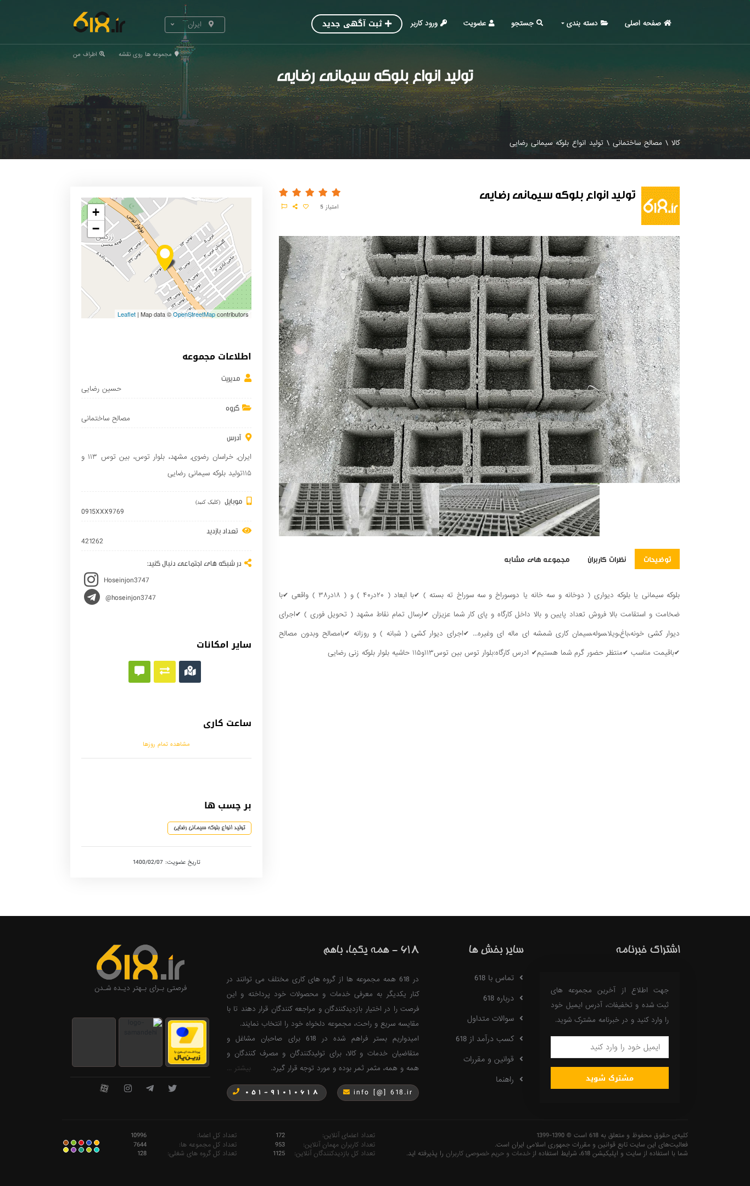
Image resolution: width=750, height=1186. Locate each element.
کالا (675, 143)
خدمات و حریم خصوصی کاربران (488, 1154)
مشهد (178, 457)
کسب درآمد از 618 (485, 1039)
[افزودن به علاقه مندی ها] (306, 207)
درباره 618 (498, 998)
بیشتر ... (239, 1068)
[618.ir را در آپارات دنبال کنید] (104, 1089)
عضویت (474, 23)
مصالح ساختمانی (637, 143)
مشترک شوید (610, 1078)
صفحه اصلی (643, 23)
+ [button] (95, 212)
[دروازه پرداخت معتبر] (187, 1042)
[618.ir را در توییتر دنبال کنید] (172, 1089)
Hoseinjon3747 (126, 580)
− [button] (95, 228)
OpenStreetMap (194, 314)
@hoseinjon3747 (130, 598)
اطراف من (85, 54)
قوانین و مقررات (488, 1059)
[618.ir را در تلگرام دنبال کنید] (150, 1089)
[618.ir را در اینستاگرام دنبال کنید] (128, 1089)
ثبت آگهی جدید (352, 23)
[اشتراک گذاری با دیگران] (295, 207)
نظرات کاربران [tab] (606, 559)
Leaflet (126, 314)
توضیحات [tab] (657, 559)
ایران (244, 457)
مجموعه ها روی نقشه (145, 54)
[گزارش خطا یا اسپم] (284, 207)
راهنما (505, 1079)
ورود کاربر (424, 23)
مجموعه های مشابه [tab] (537, 559)
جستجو (522, 23)
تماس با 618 (494, 978)
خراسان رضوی (212, 457)
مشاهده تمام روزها (166, 744)
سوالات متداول (490, 1019)
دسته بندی (582, 23)
